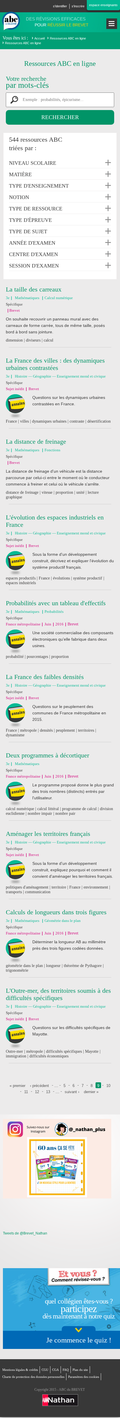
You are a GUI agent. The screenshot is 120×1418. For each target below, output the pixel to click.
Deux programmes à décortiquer (47, 755)
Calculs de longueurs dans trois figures (56, 912)
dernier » (91, 1092)
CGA (55, 1369)
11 (26, 1092)
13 (48, 1092)
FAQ (66, 1369)
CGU (45, 1369)
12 (37, 1092)
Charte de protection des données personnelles (33, 1376)
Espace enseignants (103, 5)
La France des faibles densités (45, 676)
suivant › (72, 1092)
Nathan (60, 1400)
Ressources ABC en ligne (68, 38)
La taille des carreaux (33, 289)
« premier (17, 1085)
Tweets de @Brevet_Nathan (25, 1233)
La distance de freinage (36, 441)
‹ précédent (39, 1085)
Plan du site (80, 1369)
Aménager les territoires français (48, 833)
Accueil (39, 38)
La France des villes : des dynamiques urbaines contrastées (55, 364)
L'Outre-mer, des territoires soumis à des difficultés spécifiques (58, 994)
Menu (111, 23)
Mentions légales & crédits (20, 1369)
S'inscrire (78, 6)
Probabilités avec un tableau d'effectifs (56, 603)
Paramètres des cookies (83, 1376)
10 (108, 1085)
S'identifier (60, 6)
